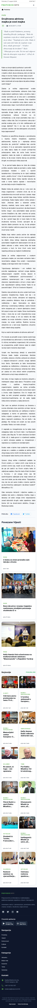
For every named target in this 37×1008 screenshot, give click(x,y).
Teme (22, 764)
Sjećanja (4, 970)
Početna (4, 935)
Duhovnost (5, 941)
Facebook (16, 514)
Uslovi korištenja (23, 1004)
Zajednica (7, 869)
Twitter (27, 514)
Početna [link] (7, 10)
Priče (4, 15)
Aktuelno (6, 834)
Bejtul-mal (5, 960)
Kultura (4, 944)
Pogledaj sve (30, 672)
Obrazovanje (25, 728)
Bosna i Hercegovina (25, 693)
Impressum (12, 1004)
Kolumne (6, 764)
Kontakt (32, 1)
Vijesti (5, 693)
